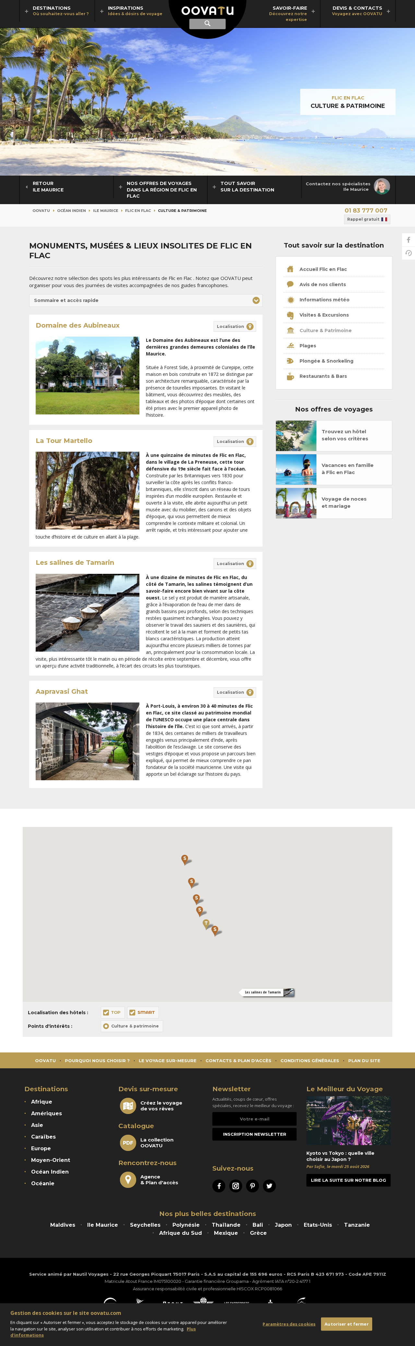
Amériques (46, 1113)
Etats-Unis (318, 1225)
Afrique (41, 1102)
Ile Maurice (105, 210)
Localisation (230, 326)
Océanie (42, 1183)
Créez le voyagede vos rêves (161, 1106)
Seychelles (145, 1225)
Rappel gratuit (363, 219)
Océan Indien (71, 210)
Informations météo (324, 300)
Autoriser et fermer (346, 1324)
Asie (37, 1125)
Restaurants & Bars (322, 376)
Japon (283, 1225)
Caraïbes (43, 1137)
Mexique (226, 1233)
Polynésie (186, 1225)
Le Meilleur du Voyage (344, 1089)
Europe (41, 1148)
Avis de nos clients (322, 284)
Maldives (62, 1225)
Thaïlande (226, 1225)
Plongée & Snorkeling (325, 361)
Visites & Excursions (323, 315)
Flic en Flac (348, 98)
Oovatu (41, 210)
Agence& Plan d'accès (159, 1180)
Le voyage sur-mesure (167, 1060)
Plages (307, 346)
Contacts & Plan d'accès (238, 1060)
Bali (258, 1225)
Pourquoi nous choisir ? (97, 1060)
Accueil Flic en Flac (322, 269)
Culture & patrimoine (135, 1026)
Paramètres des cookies (289, 1324)
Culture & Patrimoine (325, 330)
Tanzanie (357, 1225)
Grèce (258, 1233)
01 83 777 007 (366, 210)
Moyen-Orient (50, 1160)
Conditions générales (309, 1060)
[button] (146, 300)
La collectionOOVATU (156, 1143)
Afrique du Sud (180, 1233)
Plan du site (364, 1060)
